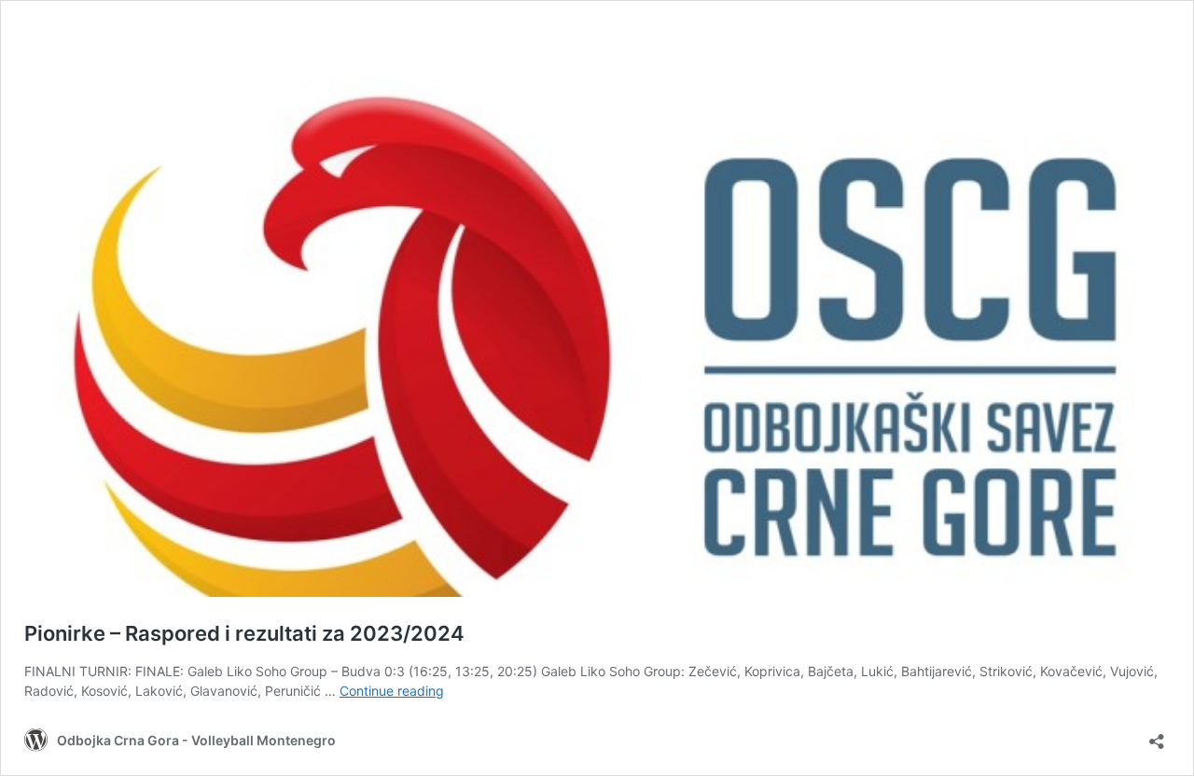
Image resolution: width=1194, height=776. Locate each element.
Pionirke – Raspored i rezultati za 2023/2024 (244, 633)
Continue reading (392, 691)
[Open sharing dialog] (1157, 735)
